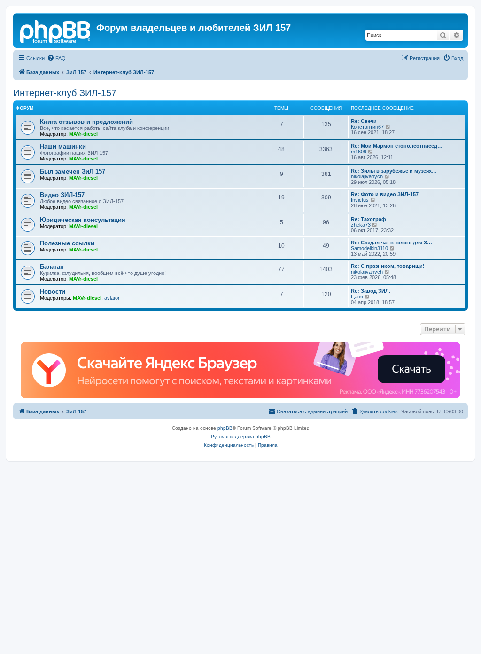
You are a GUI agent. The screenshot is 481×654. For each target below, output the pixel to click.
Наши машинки (63, 146)
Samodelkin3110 (369, 248)
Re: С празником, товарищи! (388, 266)
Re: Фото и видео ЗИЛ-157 (385, 194)
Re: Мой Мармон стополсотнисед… (396, 146)
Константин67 (367, 126)
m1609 (358, 151)
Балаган (52, 266)
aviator (112, 298)
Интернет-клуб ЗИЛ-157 (64, 93)
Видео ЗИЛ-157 (62, 194)
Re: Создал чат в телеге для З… (391, 242)
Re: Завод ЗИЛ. (370, 291)
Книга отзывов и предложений (86, 121)
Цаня (357, 296)
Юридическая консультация (82, 219)
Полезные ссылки (67, 243)
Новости (52, 291)
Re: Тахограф (368, 219)
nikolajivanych (367, 176)
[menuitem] (56, 58)
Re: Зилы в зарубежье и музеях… (394, 171)
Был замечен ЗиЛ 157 (72, 171)
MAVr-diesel (83, 134)
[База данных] (56, 30)
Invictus (360, 200)
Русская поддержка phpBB (241, 436)
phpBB (225, 428)
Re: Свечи (364, 121)
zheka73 (361, 225)
